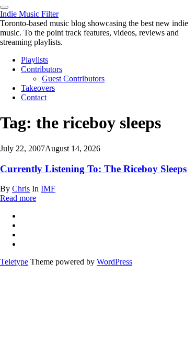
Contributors (41, 69)
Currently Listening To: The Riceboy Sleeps (93, 168)
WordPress (114, 261)
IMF (48, 188)
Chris (21, 188)
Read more (18, 198)
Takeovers (38, 87)
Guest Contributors (73, 78)
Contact (34, 97)
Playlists (34, 59)
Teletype (14, 261)
